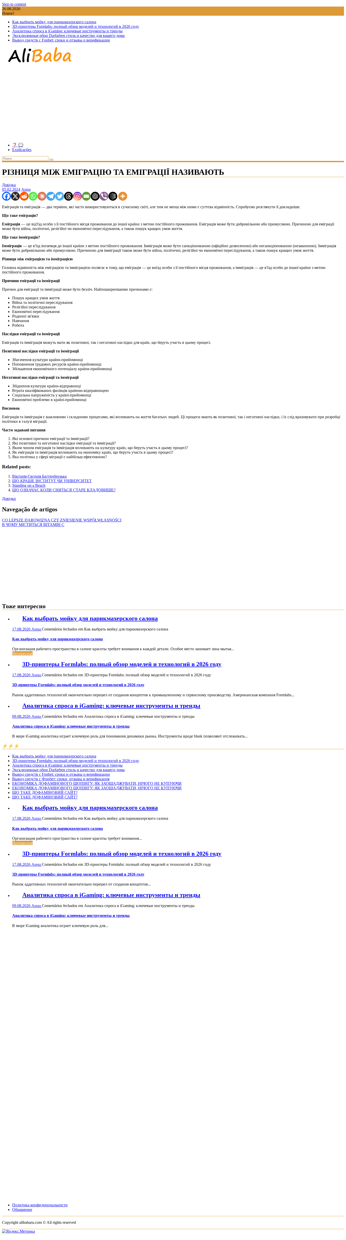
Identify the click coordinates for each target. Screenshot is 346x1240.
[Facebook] (6, 196)
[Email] (86, 196)
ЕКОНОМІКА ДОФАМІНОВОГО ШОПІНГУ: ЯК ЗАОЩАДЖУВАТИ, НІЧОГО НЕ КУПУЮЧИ (97, 783)
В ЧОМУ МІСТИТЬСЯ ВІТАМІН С (33, 524)
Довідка (9, 185)
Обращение (22, 1209)
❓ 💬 (17, 145)
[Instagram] (77, 196)
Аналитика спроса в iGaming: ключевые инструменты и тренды (67, 31)
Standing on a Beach (28, 485)
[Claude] (41, 196)
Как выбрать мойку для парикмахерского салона (54, 22)
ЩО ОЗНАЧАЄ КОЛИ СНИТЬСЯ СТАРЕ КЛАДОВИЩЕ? (64, 490)
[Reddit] (24, 196)
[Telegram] (50, 196)
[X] (15, 196)
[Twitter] (59, 196)
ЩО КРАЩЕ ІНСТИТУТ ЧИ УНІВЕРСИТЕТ (52, 481)
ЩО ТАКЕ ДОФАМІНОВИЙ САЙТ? (45, 792)
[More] (122, 196)
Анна (26, 189)
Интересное (22, 653)
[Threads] (68, 196)
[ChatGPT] (95, 196)
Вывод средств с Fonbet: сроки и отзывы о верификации (61, 40)
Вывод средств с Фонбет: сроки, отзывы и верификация (60, 779)
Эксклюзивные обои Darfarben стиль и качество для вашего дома (68, 35)
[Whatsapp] (33, 196)
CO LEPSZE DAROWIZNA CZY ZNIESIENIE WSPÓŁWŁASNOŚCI (61, 520)
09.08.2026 (21, 716)
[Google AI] (112, 196)
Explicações (21, 150)
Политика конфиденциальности (40, 1205)
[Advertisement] (173, 103)
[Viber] (104, 196)
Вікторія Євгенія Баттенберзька (39, 476)
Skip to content (14, 4)
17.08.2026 (21, 629)
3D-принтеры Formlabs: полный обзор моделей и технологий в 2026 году (75, 26)
